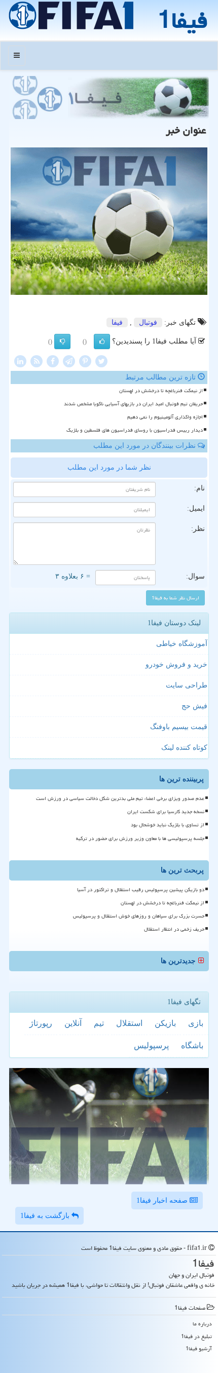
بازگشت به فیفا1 (45, 1215)
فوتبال (148, 322)
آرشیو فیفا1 (199, 1348)
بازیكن (165, 1023)
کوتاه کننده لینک (184, 747)
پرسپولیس (151, 1045)
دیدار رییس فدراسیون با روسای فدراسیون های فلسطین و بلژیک (134, 430)
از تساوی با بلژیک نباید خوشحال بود (167, 825)
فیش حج (194, 706)
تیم (99, 1023)
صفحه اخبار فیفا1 (163, 1200)
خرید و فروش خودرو (176, 664)
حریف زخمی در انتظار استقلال (174, 929)
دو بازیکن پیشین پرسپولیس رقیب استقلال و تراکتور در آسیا (140, 890)
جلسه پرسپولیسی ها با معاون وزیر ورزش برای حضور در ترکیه (140, 838)
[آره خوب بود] (102, 341)
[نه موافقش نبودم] (62, 341)
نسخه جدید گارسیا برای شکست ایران (165, 812)
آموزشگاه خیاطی (181, 643)
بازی (195, 1023)
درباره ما (202, 1323)
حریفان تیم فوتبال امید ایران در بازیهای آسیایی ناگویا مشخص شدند (133, 404)
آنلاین (73, 1023)
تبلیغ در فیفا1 (196, 1336)
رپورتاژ (40, 1023)
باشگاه (192, 1045)
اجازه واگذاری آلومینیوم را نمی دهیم (165, 417)
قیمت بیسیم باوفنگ (178, 727)
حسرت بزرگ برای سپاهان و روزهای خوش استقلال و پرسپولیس (138, 916)
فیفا (117, 322)
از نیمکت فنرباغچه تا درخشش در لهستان (161, 391)
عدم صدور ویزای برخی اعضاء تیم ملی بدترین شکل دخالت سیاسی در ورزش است (120, 798)
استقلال (129, 1023)
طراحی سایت (186, 685)
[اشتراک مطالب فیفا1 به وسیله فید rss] (36, 360)
